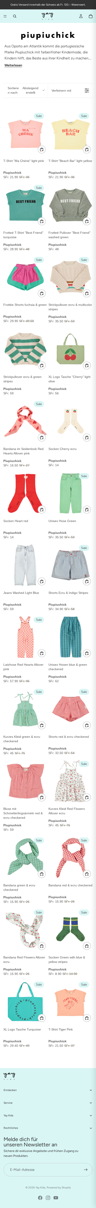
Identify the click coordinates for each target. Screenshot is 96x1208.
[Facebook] (40, 1197)
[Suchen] (15, 16)
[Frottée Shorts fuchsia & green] (25, 277)
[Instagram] (48, 1197)
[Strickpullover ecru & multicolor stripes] (70, 277)
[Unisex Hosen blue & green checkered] (70, 637)
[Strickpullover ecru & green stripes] (25, 349)
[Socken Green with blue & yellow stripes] (70, 930)
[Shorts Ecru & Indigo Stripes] (70, 565)
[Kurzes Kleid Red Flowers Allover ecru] (70, 781)
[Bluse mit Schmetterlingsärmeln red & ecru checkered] (25, 781)
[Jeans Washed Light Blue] (25, 565)
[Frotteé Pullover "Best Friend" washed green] (70, 205)
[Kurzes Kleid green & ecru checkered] (25, 709)
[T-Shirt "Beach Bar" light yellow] (70, 133)
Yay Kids (40, 1187)
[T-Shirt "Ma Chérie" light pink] (25, 133)
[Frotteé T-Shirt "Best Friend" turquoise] (25, 205)
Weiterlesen (13, 65)
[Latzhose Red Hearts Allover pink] (25, 637)
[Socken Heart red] (25, 493)
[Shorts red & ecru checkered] (70, 709)
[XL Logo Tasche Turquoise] (25, 1002)
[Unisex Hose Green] (70, 493)
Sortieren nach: (23, 90)
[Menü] (5, 16)
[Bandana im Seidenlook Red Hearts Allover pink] (25, 421)
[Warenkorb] (91, 16)
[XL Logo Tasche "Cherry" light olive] (70, 349)
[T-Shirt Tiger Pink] (70, 1002)
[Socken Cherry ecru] (70, 421)
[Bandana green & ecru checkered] (25, 858)
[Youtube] (55, 1197)
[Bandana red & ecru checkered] (70, 858)
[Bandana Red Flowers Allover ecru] (25, 930)
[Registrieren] (85, 1169)
